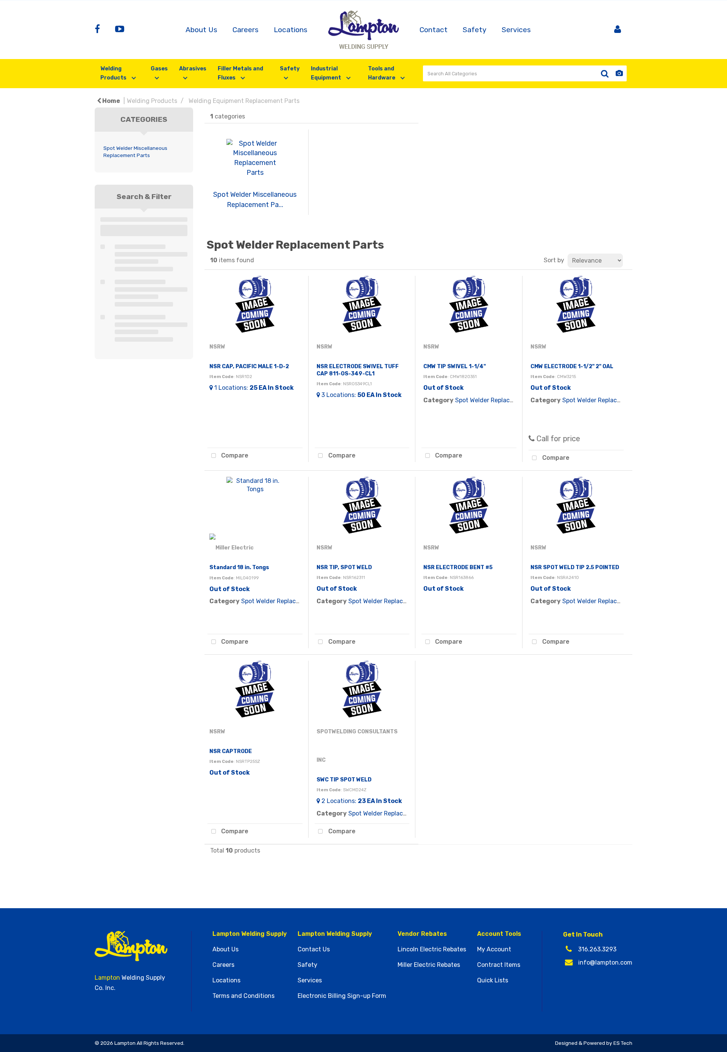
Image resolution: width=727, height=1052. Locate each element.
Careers (245, 29)
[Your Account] (617, 30)
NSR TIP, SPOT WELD (344, 567)
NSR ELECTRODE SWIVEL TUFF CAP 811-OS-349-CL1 (358, 370)
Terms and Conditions (243, 996)
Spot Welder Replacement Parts (500, 400)
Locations (290, 29)
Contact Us (314, 949)
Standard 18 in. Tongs (239, 567)
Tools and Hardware (382, 73)
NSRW (217, 347)
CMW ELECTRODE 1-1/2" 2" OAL (571, 366)
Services (516, 29)
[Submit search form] (604, 73)
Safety (475, 29)
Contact (434, 29)
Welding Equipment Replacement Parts (244, 100)
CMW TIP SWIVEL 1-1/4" (454, 366)
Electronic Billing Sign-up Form (342, 996)
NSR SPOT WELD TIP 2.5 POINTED (574, 567)
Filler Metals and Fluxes (240, 73)
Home (110, 100)
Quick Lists (492, 980)
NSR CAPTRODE (230, 751)
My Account (494, 949)
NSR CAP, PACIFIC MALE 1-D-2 (249, 366)
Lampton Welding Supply (249, 934)
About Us (201, 29)
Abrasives (192, 68)
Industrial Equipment (326, 73)
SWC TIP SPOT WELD (344, 780)
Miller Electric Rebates (429, 965)
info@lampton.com (605, 962)
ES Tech (622, 1043)
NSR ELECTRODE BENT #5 (458, 567)
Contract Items (498, 965)
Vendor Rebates (422, 934)
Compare (234, 455)
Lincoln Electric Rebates (432, 949)
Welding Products (114, 73)
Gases (159, 68)
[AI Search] (619, 74)
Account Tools (499, 934)
